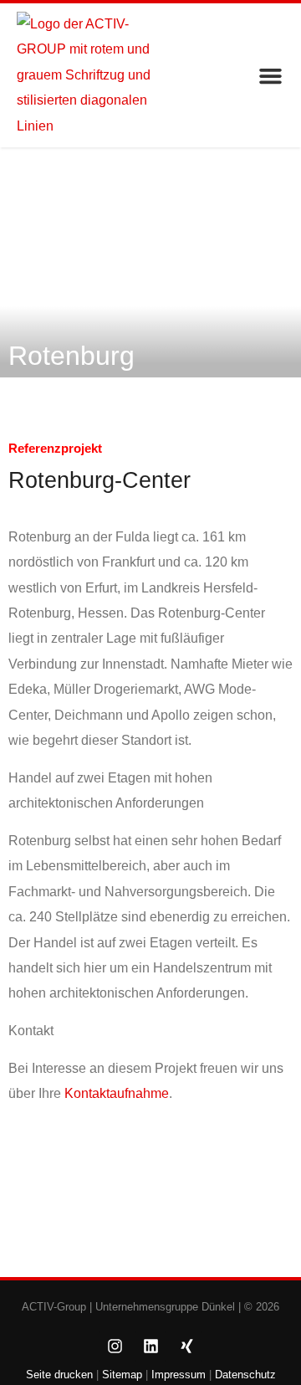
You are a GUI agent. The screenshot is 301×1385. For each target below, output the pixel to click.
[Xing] (186, 1346)
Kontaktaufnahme (116, 1093)
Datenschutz (245, 1374)
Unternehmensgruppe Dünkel (165, 1306)
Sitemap (120, 1374)
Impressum (178, 1374)
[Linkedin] (150, 1346)
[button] (271, 75)
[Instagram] (114, 1346)
